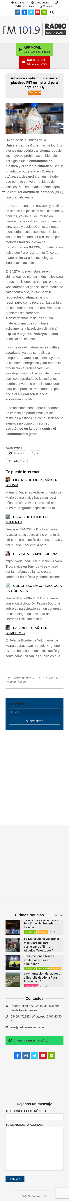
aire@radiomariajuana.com (28, 1027)
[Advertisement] (34, 773)
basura (22, 682)
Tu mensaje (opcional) (24, 1124)
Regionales (31, 985)
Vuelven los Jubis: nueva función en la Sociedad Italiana (41, 923)
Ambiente (34, 92)
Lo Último (30, 931)
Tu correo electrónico (26, 1111)
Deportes (30, 968)
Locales (42, 931)
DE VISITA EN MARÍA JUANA (35, 554)
